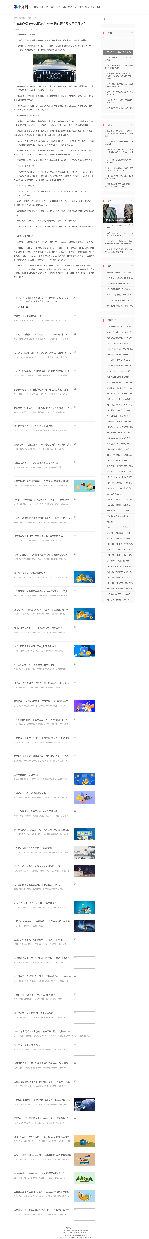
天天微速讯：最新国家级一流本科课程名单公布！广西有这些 (42, 976)
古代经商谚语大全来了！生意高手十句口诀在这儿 (120, 327)
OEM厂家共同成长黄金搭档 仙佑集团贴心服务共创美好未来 (42, 1031)
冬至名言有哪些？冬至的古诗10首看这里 (33, 848)
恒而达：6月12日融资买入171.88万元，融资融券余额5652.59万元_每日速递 (43, 609)
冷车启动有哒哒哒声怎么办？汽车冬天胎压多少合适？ (119, 93)
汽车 (41, 7)
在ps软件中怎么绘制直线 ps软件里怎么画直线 (120, 371)
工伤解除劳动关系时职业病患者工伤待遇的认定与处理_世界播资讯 (43, 591)
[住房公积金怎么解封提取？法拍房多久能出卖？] (118, 213)
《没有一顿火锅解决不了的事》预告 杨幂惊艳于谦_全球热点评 (43, 683)
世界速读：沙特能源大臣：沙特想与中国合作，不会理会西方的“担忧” (120, 499)
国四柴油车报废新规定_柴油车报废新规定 (33, 1013)
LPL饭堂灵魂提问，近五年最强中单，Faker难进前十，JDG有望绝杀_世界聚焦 (43, 334)
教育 (81, 7)
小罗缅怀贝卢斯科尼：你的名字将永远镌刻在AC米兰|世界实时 (43, 1063)
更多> (131, 33)
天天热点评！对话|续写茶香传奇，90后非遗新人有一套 (120, 561)
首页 (36, 7)
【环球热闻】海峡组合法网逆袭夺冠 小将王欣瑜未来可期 (120, 488)
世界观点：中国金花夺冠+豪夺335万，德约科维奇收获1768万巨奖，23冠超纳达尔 (120, 449)
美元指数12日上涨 (114, 494)
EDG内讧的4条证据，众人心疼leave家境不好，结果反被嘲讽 (43, 499)
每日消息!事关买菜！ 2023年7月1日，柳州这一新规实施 (120, 594)
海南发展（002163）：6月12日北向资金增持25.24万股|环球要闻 (120, 505)
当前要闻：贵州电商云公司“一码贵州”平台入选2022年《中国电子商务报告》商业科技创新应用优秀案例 (43, 1210)
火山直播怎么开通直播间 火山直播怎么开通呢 (120, 360)
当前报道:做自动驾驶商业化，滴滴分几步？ (40, 301)
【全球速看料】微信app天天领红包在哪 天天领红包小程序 (120, 354)
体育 (58, 7)
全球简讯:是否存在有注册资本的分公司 (120, 410)
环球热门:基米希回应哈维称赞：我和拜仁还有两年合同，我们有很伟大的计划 (43, 518)
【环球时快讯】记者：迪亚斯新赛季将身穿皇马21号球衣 (120, 544)
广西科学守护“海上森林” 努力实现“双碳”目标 (34, 995)
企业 (64, 7)
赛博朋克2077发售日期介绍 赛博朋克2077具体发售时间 (120, 432)
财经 (92, 7)
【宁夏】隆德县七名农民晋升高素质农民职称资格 (37, 885)
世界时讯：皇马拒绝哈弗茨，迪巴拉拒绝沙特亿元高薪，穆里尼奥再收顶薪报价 (120, 555)
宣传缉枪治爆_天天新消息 (26, 775)
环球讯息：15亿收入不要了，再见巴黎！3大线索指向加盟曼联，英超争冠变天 (43, 701)
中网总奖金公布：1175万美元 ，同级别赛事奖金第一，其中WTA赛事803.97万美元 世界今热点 (120, 444)
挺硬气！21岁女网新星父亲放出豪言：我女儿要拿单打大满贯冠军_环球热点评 (43, 1118)
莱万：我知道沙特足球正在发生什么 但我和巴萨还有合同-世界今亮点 (43, 554)
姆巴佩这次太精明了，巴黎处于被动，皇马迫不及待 (38, 536)
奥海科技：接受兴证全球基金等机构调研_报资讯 (120, 421)
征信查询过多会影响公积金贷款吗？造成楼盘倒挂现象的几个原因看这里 (119, 242)
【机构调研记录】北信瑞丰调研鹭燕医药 (120, 427)
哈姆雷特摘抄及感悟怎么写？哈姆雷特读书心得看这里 (120, 338)
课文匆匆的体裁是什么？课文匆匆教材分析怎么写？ (38, 866)
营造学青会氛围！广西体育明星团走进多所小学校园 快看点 (42, 958)
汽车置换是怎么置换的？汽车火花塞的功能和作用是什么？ (119, 85)
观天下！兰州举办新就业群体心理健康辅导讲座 (120, 343)
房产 (53, 7)
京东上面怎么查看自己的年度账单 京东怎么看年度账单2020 (120, 366)
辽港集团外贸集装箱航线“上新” (28, 316)
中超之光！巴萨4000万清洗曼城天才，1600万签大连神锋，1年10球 (120, 538)
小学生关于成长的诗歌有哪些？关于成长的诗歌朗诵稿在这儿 (120, 332)
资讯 (47, 7)
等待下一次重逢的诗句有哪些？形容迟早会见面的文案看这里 (42, 1155)
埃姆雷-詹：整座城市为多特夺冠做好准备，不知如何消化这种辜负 (43, 1082)
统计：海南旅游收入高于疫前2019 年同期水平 (35, 811)
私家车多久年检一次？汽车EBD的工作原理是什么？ (118, 101)
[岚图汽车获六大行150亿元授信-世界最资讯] (118, 46)
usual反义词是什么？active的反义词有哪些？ (35, 903)
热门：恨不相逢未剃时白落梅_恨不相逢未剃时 (35, 646)
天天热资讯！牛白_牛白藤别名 (118, 510)
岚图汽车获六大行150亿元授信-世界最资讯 (34, 426)
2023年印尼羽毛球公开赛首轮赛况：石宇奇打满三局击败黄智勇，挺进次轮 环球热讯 (43, 371)
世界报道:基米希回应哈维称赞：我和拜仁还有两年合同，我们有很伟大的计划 (43, 1100)
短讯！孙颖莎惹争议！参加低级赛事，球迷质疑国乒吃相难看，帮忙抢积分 (120, 455)
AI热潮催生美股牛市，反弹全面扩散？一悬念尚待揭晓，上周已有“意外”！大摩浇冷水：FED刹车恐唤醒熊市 (43, 628)
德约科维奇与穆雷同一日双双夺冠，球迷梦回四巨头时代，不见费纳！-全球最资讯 (120, 483)
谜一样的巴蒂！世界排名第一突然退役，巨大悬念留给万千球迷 (120, 405)
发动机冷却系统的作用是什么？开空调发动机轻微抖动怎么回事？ (49, 298)
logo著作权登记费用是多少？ (117, 416)
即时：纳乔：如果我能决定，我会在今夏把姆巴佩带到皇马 (120, 549)
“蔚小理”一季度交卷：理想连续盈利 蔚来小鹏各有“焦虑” (119, 67)
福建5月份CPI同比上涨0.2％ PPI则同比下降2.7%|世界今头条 (42, 444)
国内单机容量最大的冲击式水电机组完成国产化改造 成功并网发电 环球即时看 (120, 466)
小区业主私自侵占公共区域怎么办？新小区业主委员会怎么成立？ (119, 250)
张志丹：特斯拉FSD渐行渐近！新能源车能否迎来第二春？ (120, 527)
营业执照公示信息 (83, 1235)
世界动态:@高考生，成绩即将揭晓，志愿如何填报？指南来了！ (43, 921)
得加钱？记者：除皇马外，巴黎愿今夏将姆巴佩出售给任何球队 (120, 477)
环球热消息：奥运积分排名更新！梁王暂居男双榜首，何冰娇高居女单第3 (120, 471)
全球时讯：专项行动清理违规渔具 (30, 793)
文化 (75, 7)
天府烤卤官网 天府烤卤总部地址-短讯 (120, 516)
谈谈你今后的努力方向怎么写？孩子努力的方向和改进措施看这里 (43, 1137)
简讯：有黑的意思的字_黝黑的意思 (120, 382)
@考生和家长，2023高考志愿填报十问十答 (34, 664)
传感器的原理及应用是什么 (53, 283)
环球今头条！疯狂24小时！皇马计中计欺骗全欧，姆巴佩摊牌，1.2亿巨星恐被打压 (120, 388)
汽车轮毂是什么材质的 (33, 283)
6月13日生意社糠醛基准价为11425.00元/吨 (120, 377)
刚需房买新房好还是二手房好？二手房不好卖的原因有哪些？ (119, 234)
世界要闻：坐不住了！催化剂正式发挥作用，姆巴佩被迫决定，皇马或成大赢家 (43, 738)
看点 (98, 7)
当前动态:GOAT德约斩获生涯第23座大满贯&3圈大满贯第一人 (120, 438)
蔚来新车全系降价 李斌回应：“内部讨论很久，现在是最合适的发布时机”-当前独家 (119, 76)
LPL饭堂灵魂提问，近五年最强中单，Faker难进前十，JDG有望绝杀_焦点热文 (43, 719)
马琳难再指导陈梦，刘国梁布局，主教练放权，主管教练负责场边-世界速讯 (120, 577)
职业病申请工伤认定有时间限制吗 (30, 573)
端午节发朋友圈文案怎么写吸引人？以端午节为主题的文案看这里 (43, 830)
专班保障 (110, 522)
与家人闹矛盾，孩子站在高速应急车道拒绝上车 (36, 463)
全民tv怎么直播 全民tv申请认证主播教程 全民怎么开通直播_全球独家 (120, 349)
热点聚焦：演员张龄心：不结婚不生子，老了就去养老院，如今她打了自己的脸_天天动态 (120, 533)
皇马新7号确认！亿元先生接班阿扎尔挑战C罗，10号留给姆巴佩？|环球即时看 (120, 566)
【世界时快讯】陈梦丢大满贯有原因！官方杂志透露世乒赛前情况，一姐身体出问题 (120, 583)
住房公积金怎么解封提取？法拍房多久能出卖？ (119, 226)
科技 (87, 7)
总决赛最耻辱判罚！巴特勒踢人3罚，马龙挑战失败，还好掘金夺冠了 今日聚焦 (43, 389)
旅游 (70, 7)
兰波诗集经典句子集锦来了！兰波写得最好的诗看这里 (39, 1173)
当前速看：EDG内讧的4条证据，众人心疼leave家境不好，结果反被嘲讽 (43, 353)
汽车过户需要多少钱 (73, 283)
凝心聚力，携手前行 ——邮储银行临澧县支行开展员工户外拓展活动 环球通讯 (43, 408)
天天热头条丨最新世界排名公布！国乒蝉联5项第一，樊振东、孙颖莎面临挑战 (43, 756)
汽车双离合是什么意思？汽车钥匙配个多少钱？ (119, 109)
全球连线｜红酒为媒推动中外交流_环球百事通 (120, 589)
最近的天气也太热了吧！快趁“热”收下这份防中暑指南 (39, 940)
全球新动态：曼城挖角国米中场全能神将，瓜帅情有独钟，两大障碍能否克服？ (120, 393)
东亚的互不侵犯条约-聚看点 (27, 1045)
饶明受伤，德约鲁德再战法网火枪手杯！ (120, 572)
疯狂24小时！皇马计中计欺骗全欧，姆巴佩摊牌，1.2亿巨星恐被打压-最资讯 (120, 399)
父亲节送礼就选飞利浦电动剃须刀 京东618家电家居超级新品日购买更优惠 (43, 481)
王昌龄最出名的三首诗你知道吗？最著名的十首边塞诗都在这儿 (43, 1192)
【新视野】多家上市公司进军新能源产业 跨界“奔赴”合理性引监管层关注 (120, 460)
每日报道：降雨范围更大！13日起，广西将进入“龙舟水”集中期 (120, 600)
